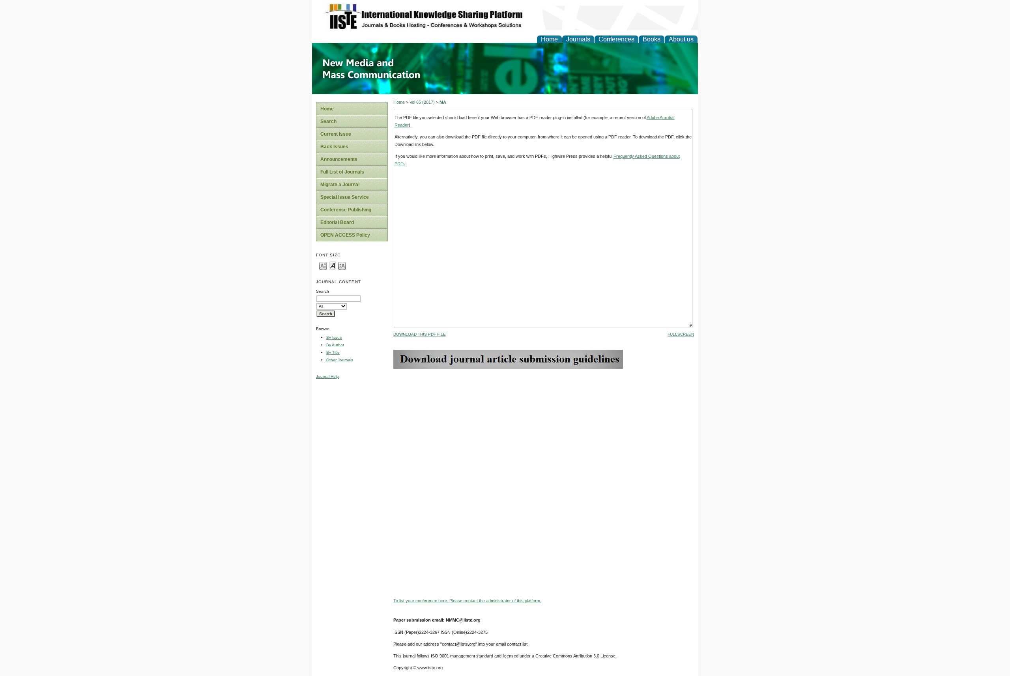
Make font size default (333, 265)
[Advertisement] (543, 424)
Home (549, 39)
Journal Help (327, 376)
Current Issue (335, 134)
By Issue (334, 337)
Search (328, 121)
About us (681, 39)
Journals (578, 39)
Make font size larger (342, 265)
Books (651, 39)
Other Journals (339, 360)
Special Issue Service (344, 197)
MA (443, 102)
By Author (335, 345)
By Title (333, 352)
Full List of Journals (342, 172)
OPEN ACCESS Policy (345, 235)
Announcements (338, 159)
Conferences (616, 39)
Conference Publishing (345, 210)
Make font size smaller (323, 265)
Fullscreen (681, 334)
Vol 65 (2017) (422, 102)
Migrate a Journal (339, 184)
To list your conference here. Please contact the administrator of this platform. (467, 600)
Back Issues (334, 146)
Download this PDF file (419, 334)
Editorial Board (337, 222)
